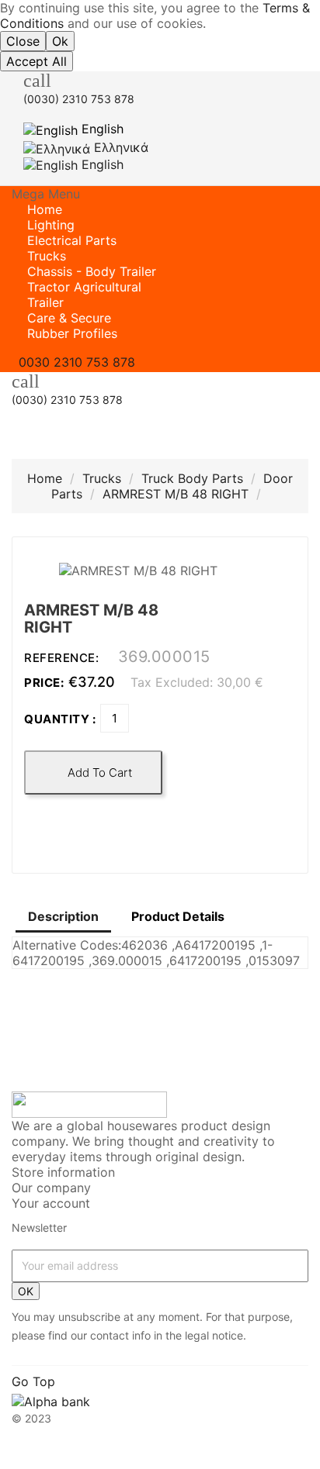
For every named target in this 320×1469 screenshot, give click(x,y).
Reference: (63, 657)
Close (23, 41)
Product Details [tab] (177, 916)
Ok (60, 41)
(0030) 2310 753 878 (78, 98)
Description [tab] (63, 916)
